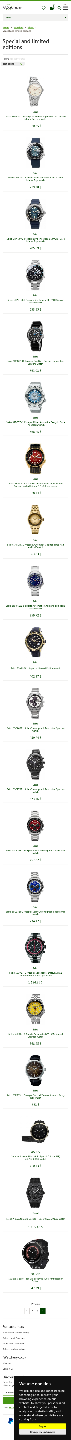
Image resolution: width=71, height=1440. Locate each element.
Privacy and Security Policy (16, 1332)
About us (7, 1363)
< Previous (34, 1303)
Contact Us (8, 1368)
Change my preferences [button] (42, 1432)
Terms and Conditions (13, 1343)
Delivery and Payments (14, 1337)
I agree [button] (42, 1426)
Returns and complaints (14, 1348)
